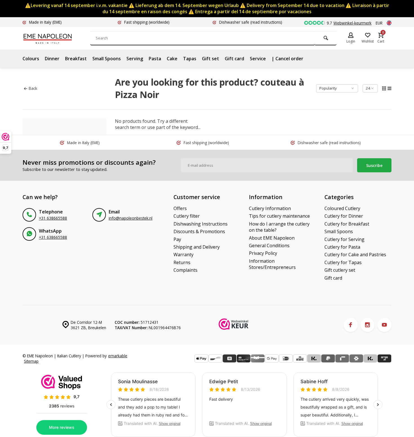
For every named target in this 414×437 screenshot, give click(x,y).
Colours (31, 58)
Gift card (234, 58)
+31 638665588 (53, 218)
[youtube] (384, 325)
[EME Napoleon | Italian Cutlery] (56, 38)
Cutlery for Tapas (343, 262)
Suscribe (374, 165)
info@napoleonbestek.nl (130, 218)
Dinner (52, 58)
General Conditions (269, 245)
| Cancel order (287, 58)
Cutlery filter (186, 216)
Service (258, 58)
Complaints (185, 270)
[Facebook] (351, 325)
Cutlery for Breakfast (346, 224)
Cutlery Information (270, 208)
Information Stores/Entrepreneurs (272, 264)
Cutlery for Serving (344, 239)
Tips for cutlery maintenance (279, 216)
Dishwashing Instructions (200, 224)
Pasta (155, 58)
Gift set (210, 58)
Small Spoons (106, 58)
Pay (177, 239)
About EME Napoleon (272, 238)
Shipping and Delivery (196, 247)
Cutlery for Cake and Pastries (355, 254)
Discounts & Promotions (199, 231)
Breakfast (76, 58)
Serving (134, 58)
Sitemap (31, 361)
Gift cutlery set (339, 270)
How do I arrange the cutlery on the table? (279, 227)
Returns (181, 262)
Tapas (189, 58)
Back (33, 88)
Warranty (183, 254)
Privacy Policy (263, 253)
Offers (180, 208)
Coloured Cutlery (342, 208)
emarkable (117, 355)
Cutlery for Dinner (343, 216)
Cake (172, 58)
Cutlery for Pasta (342, 247)
